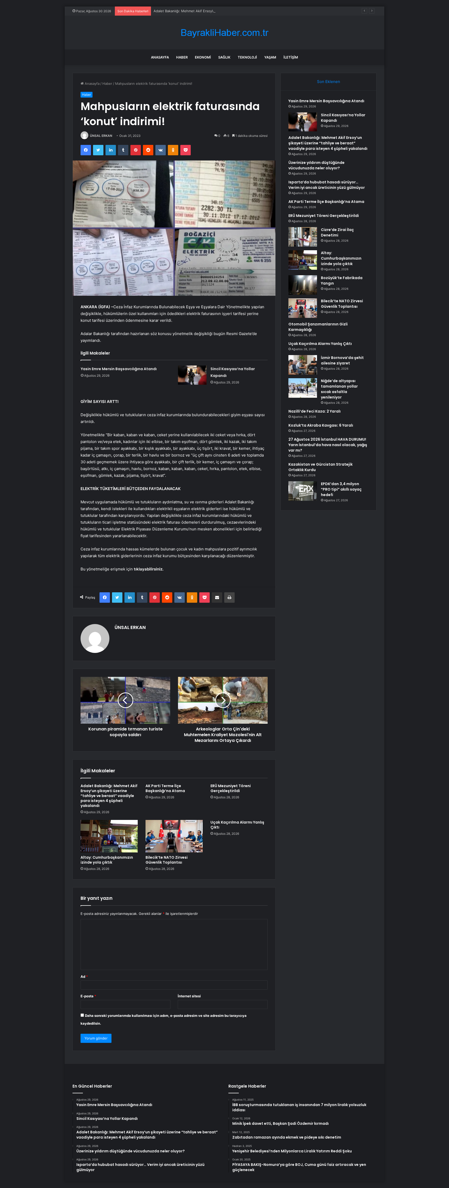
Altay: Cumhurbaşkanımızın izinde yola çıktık (107, 860)
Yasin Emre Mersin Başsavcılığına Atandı (119, 368)
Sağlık (224, 57)
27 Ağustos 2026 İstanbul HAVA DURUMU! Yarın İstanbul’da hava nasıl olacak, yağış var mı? (327, 445)
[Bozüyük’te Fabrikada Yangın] (302, 285)
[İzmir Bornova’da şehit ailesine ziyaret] (302, 365)
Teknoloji (247, 57)
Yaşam (270, 57)
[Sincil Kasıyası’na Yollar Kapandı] (192, 374)
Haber (182, 57)
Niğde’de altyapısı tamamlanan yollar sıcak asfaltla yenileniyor (339, 389)
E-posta (88, 996)
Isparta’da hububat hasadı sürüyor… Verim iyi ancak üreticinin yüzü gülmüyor (326, 184)
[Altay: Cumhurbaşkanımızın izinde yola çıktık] (109, 836)
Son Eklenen (328, 81)
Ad (84, 976)
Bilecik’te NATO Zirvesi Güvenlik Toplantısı (167, 860)
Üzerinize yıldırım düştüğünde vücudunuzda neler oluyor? (316, 165)
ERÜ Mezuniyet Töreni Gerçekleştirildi (230, 788)
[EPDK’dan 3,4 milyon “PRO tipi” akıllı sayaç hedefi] (302, 491)
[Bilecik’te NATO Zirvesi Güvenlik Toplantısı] (174, 836)
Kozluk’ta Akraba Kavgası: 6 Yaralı (320, 425)
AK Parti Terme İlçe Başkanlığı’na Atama (165, 788)
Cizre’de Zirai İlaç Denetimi (337, 232)
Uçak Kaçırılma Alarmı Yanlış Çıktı (237, 825)
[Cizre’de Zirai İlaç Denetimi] (302, 237)
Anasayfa (160, 57)
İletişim (290, 57)
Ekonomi (203, 57)
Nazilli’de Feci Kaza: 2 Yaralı (314, 411)
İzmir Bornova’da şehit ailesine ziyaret (342, 360)
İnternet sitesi (189, 996)
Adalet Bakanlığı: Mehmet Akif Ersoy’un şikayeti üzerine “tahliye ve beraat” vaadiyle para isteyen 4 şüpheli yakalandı (247, 11)
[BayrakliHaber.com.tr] (224, 32)
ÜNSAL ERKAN (101, 136)
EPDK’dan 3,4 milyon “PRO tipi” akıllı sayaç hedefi (341, 489)
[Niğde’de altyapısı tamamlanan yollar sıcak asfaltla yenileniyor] (302, 388)
